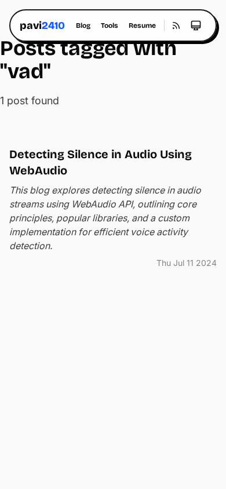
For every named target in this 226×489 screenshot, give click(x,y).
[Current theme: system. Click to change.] (195, 25)
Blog (83, 25)
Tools (109, 25)
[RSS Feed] (176, 25)
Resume (142, 25)
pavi (42, 25)
